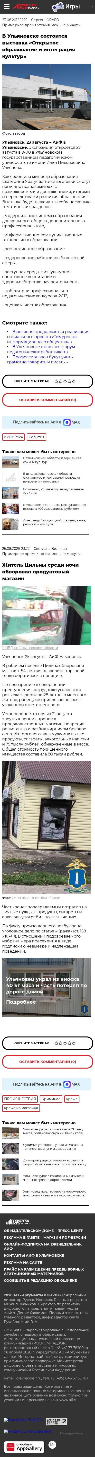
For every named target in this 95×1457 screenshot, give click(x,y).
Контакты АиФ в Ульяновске (34, 1255)
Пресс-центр (70, 1231)
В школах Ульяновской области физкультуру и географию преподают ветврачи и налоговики (51, 477)
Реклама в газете (21, 1237)
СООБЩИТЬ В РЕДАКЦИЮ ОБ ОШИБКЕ (40, 1280)
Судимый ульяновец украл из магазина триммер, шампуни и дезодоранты (53, 1146)
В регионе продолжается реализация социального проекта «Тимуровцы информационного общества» (48, 336)
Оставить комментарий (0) (47, 400)
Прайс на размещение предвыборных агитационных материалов (44, 1271)
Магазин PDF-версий (64, 1237)
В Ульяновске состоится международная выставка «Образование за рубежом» (54, 506)
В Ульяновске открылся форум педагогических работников (41, 349)
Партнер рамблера (71, 1433)
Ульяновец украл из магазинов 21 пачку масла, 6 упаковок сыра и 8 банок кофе (53, 1131)
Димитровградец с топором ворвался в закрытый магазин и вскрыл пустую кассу (54, 1162)
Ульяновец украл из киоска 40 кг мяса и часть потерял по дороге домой (46, 985)
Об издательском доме (29, 1231)
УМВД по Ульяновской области (30, 648)
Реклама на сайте (23, 1262)
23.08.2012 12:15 (14, 20)
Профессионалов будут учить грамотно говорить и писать (40, 359)
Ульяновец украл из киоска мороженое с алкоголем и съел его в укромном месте (54, 1193)
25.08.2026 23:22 (16, 548)
